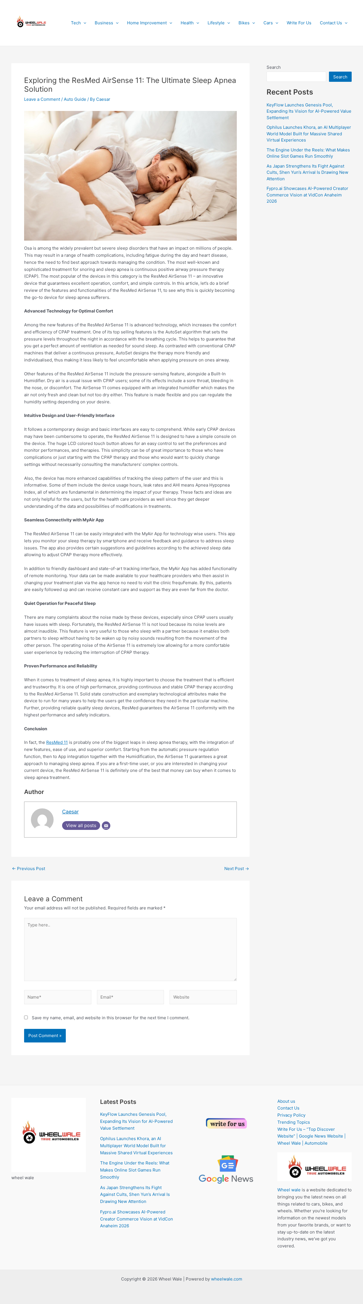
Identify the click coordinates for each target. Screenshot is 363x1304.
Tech (76, 22)
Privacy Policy (291, 1115)
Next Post (236, 868)
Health (187, 22)
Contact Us (331, 22)
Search (274, 67)
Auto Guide (75, 99)
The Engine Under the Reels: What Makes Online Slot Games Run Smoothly (134, 1170)
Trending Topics (293, 1122)
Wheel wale (289, 1189)
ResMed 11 (57, 742)
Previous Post (28, 868)
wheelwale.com (226, 1279)
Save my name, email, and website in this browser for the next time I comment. (110, 1017)
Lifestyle (216, 22)
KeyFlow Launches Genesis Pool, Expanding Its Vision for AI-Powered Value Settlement (309, 111)
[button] (83, 23)
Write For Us (299, 22)
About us (286, 1101)
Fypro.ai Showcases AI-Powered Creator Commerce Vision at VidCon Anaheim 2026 (307, 195)
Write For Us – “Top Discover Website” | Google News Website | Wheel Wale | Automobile (311, 1136)
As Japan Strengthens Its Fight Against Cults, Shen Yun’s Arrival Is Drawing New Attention (307, 172)
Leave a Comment (42, 99)
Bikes (244, 22)
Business (104, 22)
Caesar (70, 812)
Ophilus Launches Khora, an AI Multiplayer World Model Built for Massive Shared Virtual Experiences (309, 134)
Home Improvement (147, 22)
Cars (268, 22)
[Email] (106, 825)
